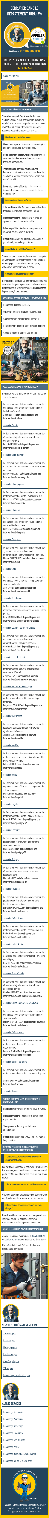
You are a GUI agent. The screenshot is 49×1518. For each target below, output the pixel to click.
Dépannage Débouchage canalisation (19, 1454)
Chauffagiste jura (11, 1361)
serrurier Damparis (12, 539)
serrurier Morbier (11, 745)
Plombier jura (9, 1340)
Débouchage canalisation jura (16, 1375)
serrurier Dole (9, 569)
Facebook (8, 1505)
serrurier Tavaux (11, 1091)
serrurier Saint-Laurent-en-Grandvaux (20, 1003)
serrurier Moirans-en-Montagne (17, 686)
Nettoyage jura (10, 1347)
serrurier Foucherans (12, 598)
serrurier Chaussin (11, 510)
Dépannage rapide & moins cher (17, 1461)
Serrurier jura (9, 1333)
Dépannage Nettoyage (13, 1426)
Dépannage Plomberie (13, 1419)
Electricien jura (10, 1354)
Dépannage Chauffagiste (14, 1440)
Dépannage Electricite (13, 1433)
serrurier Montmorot (12, 716)
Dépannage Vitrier (11, 1447)
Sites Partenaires (20, 1505)
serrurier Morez (10, 775)
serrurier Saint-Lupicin (13, 1032)
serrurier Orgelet (11, 804)
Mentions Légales (33, 1508)
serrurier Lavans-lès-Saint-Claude (19, 628)
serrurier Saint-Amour (13, 918)
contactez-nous (12, 1239)
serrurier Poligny (11, 859)
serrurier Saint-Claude (13, 973)
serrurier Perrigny (11, 830)
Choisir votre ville (11, 76)
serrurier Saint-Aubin (13, 944)
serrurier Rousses (11, 889)
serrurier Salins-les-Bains (15, 1062)
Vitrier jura (8, 1368)
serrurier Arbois (10, 425)
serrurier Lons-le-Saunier (15, 657)
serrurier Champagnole (13, 484)
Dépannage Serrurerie (13, 1412)
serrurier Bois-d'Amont (13, 455)
